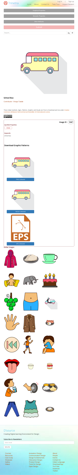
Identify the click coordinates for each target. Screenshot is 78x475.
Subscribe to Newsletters (13, 439)
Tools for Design (35, 464)
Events (55, 458)
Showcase (8, 460)
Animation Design (35, 453)
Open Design (33, 466)
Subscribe (7, 447)
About (36, 4)
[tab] (39, 10)
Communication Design (37, 455)
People (55, 455)
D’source (9, 430)
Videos (7, 464)
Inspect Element (68, 4)
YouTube (56, 466)
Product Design (34, 462)
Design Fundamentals (36, 458)
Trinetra (13, 3)
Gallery (7, 462)
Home (29, 4)
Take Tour (56, 4)
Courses (8, 453)
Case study (9, 458)
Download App (58, 464)
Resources (9, 455)
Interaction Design (35, 460)
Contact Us (45, 4)
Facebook (56, 469)
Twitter (55, 471)
